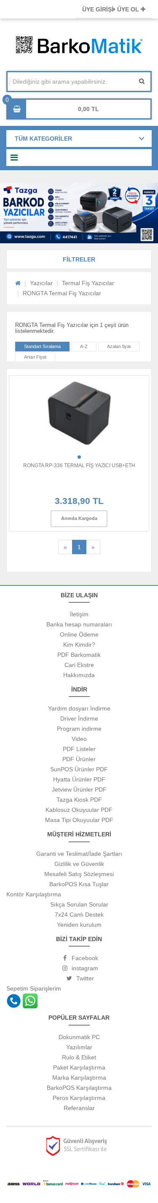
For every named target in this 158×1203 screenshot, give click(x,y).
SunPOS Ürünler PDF (79, 769)
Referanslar (79, 1108)
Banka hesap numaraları (79, 624)
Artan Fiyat (35, 356)
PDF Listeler (79, 749)
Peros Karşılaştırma (79, 1097)
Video (79, 738)
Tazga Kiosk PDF (79, 799)
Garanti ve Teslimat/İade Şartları (79, 853)
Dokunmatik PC (79, 1037)
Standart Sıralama (42, 346)
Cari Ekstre (79, 664)
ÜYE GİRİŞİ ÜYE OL (111, 9)
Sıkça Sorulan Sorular (79, 904)
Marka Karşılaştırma (79, 1077)
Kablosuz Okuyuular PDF (79, 809)
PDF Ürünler (79, 759)
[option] (79, 213)
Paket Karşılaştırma (79, 1067)
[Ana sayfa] (18, 283)
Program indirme (79, 728)
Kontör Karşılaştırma (33, 894)
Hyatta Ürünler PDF (79, 779)
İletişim (79, 614)
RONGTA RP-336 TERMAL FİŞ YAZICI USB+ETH (79, 465)
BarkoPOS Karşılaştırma (79, 1087)
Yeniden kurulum (79, 924)
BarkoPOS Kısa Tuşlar (79, 884)
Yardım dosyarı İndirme (79, 708)
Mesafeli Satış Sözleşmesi (79, 874)
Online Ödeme (79, 634)
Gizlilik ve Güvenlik (79, 863)
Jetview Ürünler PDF (79, 789)
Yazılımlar (79, 1047)
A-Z (84, 346)
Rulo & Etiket (79, 1057)
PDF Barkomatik (79, 654)
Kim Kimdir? (79, 644)
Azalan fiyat (119, 346)
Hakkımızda (79, 675)
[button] (79, 259)
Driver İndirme (79, 718)
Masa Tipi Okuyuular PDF (79, 820)
